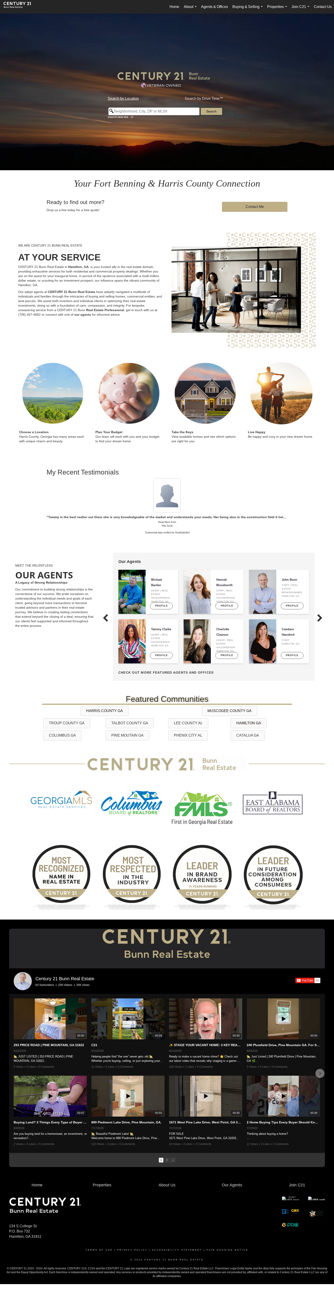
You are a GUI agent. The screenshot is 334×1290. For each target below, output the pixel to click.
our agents (82, 314)
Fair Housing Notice (227, 1243)
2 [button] (167, 1153)
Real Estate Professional (105, 310)
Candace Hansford (288, 625)
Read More (164, 515)
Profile (161, 599)
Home (174, 7)
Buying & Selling (248, 9)
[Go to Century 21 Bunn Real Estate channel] (23, 974)
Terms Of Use (99, 1243)
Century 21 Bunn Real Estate (64, 971)
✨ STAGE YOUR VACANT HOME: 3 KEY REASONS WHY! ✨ (205, 1038)
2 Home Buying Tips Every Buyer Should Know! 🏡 (283, 1115)
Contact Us (323, 7)
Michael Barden (156, 575)
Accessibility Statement (177, 1243)
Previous (41, 488)
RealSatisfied (182, 525)
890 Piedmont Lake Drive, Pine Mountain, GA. (126, 1115)
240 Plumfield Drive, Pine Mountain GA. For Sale (283, 1038)
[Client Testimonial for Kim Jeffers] (167, 491)
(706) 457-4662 (29, 314)
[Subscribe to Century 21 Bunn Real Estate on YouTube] (307, 973)
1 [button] (161, 1153)
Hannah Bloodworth (224, 575)
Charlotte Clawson (222, 625)
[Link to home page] (19, 7)
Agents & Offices (214, 7)
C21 (94, 1038)
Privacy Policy (132, 1243)
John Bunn (289, 573)
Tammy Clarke (161, 622)
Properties (278, 9)
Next (292, 488)
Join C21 (301, 9)
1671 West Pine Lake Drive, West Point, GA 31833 (205, 1115)
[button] (14, 1066)
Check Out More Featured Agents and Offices (166, 666)
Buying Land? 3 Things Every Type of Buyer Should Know (50, 1115)
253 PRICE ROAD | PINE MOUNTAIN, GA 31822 (49, 1038)
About (191, 9)
